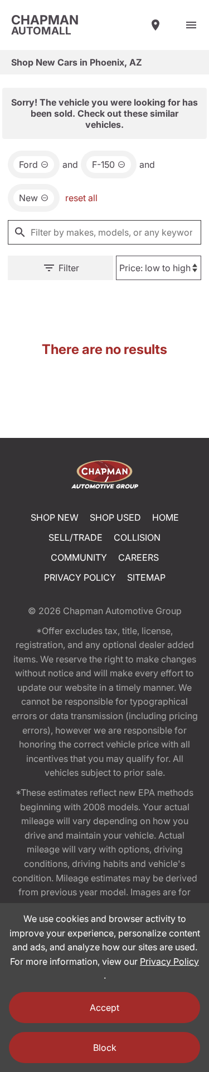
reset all (81, 197)
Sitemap (146, 577)
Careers (138, 557)
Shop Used (115, 517)
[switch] (191, 25)
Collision (137, 537)
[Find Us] (155, 25)
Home (165, 517)
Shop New (55, 517)
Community (79, 557)
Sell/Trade (75, 537)
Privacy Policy (80, 577)
